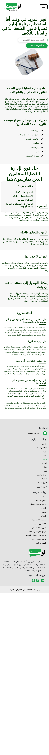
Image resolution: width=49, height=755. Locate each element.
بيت (44, 496)
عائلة (45, 455)
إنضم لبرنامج (41, 543)
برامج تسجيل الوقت (38, 539)
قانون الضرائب (41, 483)
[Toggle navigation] (44, 6)
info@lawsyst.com (35, 433)
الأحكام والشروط (39, 524)
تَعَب (45, 471)
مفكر (45, 467)
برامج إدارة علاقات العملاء (36, 535)
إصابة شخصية (42, 475)
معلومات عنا (41, 500)
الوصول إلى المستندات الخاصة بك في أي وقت (19, 205)
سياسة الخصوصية (39, 520)
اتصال (43, 516)
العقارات (44, 479)
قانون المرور (42, 486)
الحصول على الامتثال (23, 192)
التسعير (43, 508)
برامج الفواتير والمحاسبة (37, 531)
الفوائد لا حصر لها (25, 200)
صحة (45, 459)
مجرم (45, 452)
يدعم (44, 512)
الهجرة (44, 463)
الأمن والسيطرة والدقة (23, 196)
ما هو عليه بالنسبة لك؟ (37, 504)
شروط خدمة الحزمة (38, 527)
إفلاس (44, 444)
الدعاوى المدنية (41, 448)
